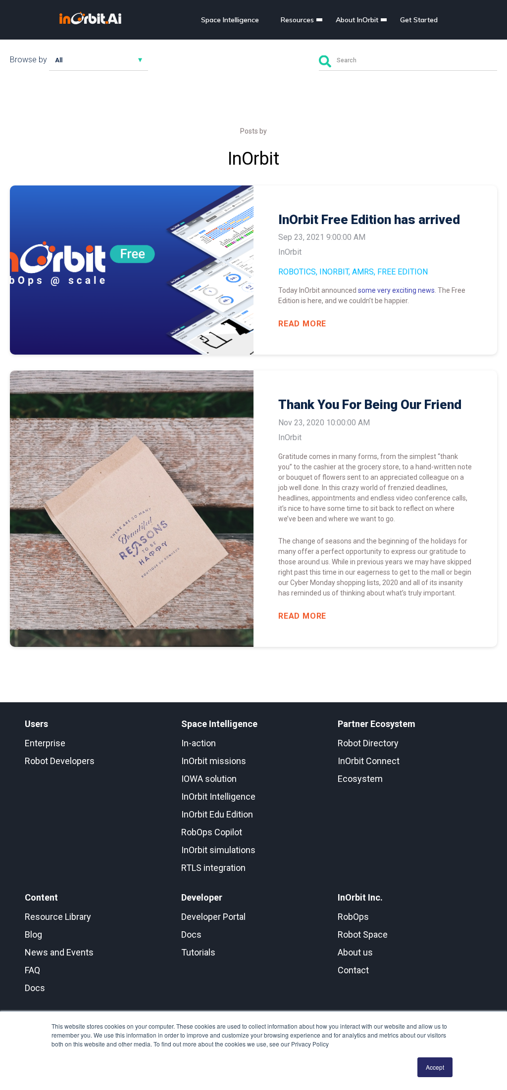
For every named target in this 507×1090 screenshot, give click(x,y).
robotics (297, 271)
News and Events (59, 952)
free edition (402, 271)
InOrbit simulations (218, 850)
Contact (353, 970)
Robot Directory (368, 743)
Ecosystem (360, 778)
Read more (302, 323)
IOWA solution (209, 778)
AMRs (363, 271)
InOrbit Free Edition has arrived (369, 219)
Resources (297, 19)
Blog (33, 934)
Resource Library (58, 916)
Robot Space (363, 934)
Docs (35, 988)
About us (355, 952)
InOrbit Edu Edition (217, 814)
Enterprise (45, 743)
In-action (198, 743)
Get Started (419, 19)
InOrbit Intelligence (218, 796)
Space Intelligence (230, 19)
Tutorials (198, 952)
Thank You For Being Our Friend (369, 404)
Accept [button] (435, 1067)
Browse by (28, 59)
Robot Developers (60, 761)
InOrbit (334, 271)
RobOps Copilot (211, 832)
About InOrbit (357, 19)
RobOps (353, 916)
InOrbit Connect (369, 761)
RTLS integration (213, 868)
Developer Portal (213, 916)
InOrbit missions (213, 761)
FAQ (32, 970)
